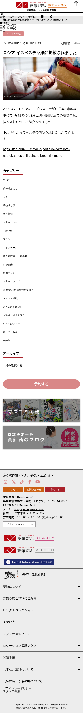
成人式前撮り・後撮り (15, 256)
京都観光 (8, 264)
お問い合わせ (34, 489)
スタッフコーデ (11, 222)
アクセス (13, 489)
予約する (41, 384)
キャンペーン (10, 247)
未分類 (6, 340)
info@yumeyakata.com (29, 509)
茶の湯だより (10, 188)
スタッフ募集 (11, 691)
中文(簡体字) (8, 28)
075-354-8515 (26, 497)
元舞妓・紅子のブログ (15, 315)
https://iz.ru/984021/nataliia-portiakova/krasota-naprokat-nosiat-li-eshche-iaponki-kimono (36, 152)
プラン (6, 239)
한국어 (4, 31)
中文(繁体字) (8, 25)
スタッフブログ (11, 281)
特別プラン (9, 273)
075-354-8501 (59, 501)
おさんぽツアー (11, 323)
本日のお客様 (10, 332)
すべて (6, 180)
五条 (5, 197)
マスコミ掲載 (10, 298)
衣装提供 (8, 231)
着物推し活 (9, 205)
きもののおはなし (12, 307)
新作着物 (8, 214)
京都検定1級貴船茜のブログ (18, 290)
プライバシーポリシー (17, 688)
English (4, 22)
